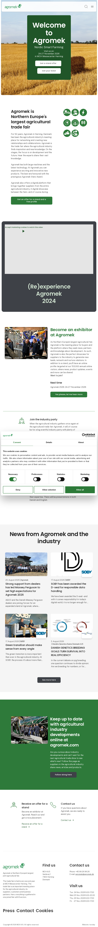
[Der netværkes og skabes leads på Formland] (29, 730)
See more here (49, 680)
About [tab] (81, 442)
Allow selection (49, 490)
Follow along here (63, 774)
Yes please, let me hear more (68, 394)
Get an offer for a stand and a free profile (31, 200)
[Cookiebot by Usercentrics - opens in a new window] (84, 435)
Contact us (66, 820)
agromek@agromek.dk (84, 874)
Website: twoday (88, 925)
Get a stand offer (48, 63)
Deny (18, 490)
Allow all (80, 490)
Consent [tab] (17, 442)
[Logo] (13, 6)
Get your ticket (49, 70)
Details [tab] (49, 442)
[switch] (37, 479)
